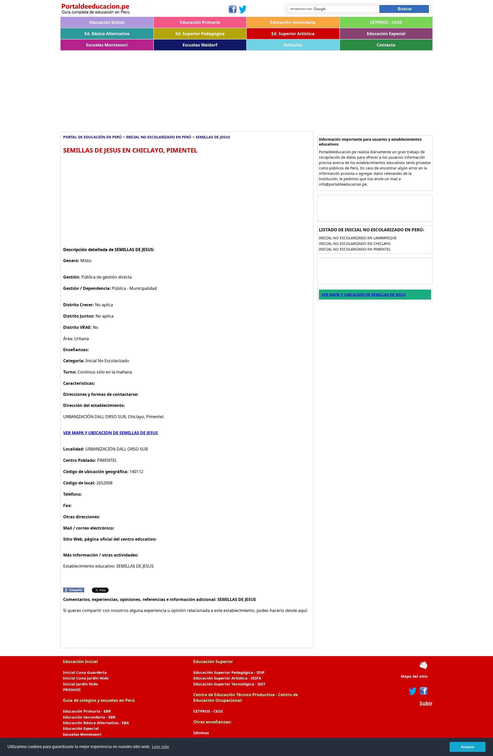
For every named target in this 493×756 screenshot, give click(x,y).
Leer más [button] (160, 746)
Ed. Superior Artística (293, 33)
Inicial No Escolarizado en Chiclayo (355, 243)
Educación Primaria (200, 22)
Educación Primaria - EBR (87, 711)
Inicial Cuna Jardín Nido (86, 678)
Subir (426, 703)
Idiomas (201, 732)
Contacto (386, 45)
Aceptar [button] (468, 747)
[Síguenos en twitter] (413, 691)
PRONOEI (72, 689)
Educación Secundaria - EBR (89, 717)
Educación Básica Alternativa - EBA (96, 722)
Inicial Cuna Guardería (85, 672)
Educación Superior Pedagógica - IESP (228, 672)
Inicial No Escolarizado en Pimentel (355, 249)
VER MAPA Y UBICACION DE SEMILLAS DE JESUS (110, 433)
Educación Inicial (106, 22)
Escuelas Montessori (107, 45)
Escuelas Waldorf (200, 45)
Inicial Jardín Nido (80, 683)
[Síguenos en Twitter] (243, 9)
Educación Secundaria (293, 22)
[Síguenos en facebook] (423, 691)
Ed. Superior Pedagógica (200, 33)
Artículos (293, 45)
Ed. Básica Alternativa (106, 33)
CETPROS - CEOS (386, 22)
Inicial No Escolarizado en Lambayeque (358, 237)
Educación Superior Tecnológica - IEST (229, 683)
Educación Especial (386, 33)
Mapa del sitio (414, 676)
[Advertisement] (214, 89)
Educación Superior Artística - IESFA (227, 678)
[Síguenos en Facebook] (232, 9)
